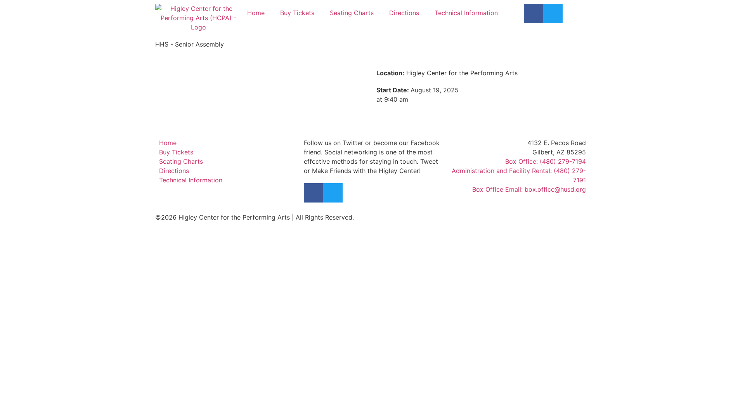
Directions (404, 13)
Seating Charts (352, 13)
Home (256, 13)
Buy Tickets (297, 13)
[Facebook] (533, 13)
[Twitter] (553, 13)
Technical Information (466, 13)
